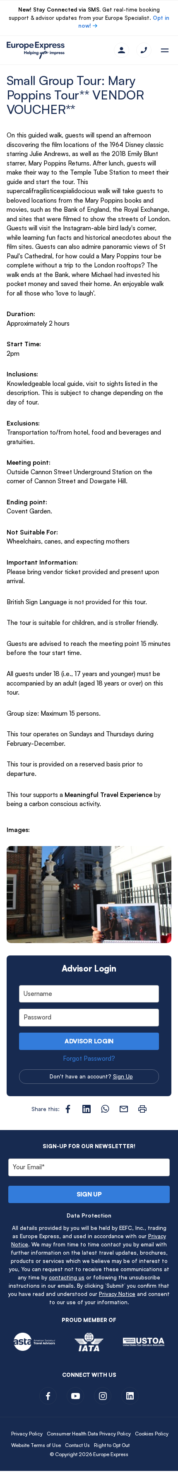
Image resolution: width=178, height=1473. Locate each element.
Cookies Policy (151, 1433)
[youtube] (75, 1395)
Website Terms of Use (36, 1445)
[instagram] (102, 1395)
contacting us (66, 1277)
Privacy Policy (27, 1433)
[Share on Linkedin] (86, 1109)
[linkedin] (130, 1395)
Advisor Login (89, 1041)
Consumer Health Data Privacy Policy (89, 1433)
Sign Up (123, 1076)
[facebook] (48, 1395)
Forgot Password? (89, 1058)
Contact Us (77, 1445)
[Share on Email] (124, 1109)
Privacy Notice (117, 1294)
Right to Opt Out (112, 1445)
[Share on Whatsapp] (105, 1109)
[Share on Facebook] (68, 1109)
